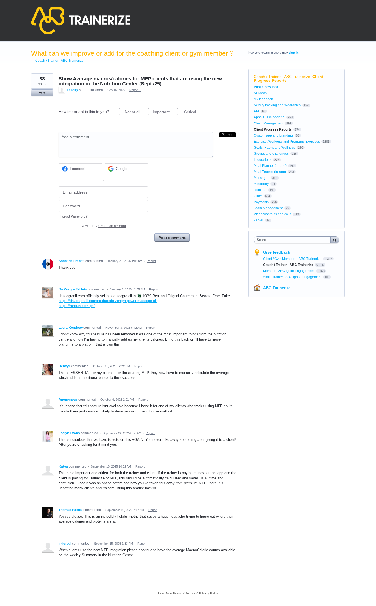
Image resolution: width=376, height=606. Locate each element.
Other (258, 196)
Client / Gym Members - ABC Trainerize (292, 259)
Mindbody (261, 184)
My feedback (263, 99)
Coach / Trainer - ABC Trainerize (282, 76)
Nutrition (260, 190)
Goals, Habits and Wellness (274, 148)
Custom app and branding (273, 135)
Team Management (268, 208)
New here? (103, 226)
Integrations (262, 160)
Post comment (172, 237)
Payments (261, 202)
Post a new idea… (268, 87)
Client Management (268, 123)
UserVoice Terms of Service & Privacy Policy (188, 593)
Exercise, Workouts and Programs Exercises (287, 141)
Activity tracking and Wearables (277, 105)
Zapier (258, 220)
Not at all (135, 112)
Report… (135, 90)
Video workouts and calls (272, 214)
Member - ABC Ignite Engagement (289, 271)
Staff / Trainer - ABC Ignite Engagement (292, 277)
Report (151, 261)
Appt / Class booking (269, 117)
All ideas (260, 93)
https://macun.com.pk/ (77, 306)
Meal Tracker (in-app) (270, 172)
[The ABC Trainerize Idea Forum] (80, 20)
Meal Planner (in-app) (270, 166)
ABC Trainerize (277, 288)
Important (163, 112)
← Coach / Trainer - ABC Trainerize (57, 60)
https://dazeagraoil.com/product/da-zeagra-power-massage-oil (108, 301)
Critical (193, 112)
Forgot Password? (74, 216)
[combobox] (294, 240)
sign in (294, 52)
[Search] (334, 239)
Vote (42, 92)
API (256, 111)
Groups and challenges (271, 154)
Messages (261, 178)
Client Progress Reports (273, 129)
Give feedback (276, 252)
